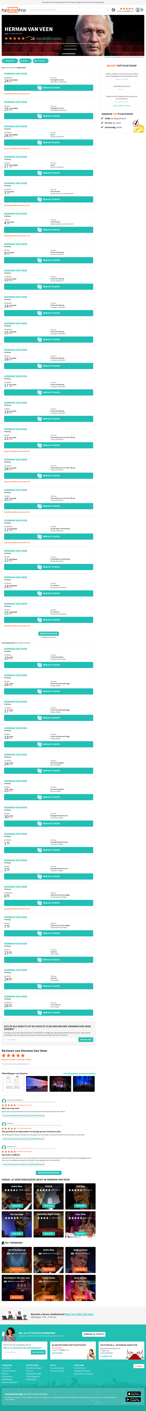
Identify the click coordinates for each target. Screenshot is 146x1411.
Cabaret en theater (9, 1371)
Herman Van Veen (16, 33)
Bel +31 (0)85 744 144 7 (80, 1314)
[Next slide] (90, 1084)
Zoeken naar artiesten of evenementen (43, 10)
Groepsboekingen (57, 1368)
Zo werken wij (106, 1356)
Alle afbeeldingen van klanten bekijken (79, 1073)
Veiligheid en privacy (82, 1371)
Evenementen (7, 1376)
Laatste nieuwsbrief (9, 1382)
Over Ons (29, 1371)
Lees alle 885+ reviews (48, 38)
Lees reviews (57, 1353)
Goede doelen (31, 1379)
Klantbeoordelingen (34, 1368)
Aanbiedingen (7, 1379)
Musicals (5, 1373)
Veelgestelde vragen (34, 1373)
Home (7, 33)
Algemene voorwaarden (83, 1373)
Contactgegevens (33, 1376)
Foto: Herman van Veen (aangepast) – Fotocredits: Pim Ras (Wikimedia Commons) (124, 57)
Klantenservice (80, 1368)
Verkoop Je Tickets (57, 1371)
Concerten (6, 1368)
